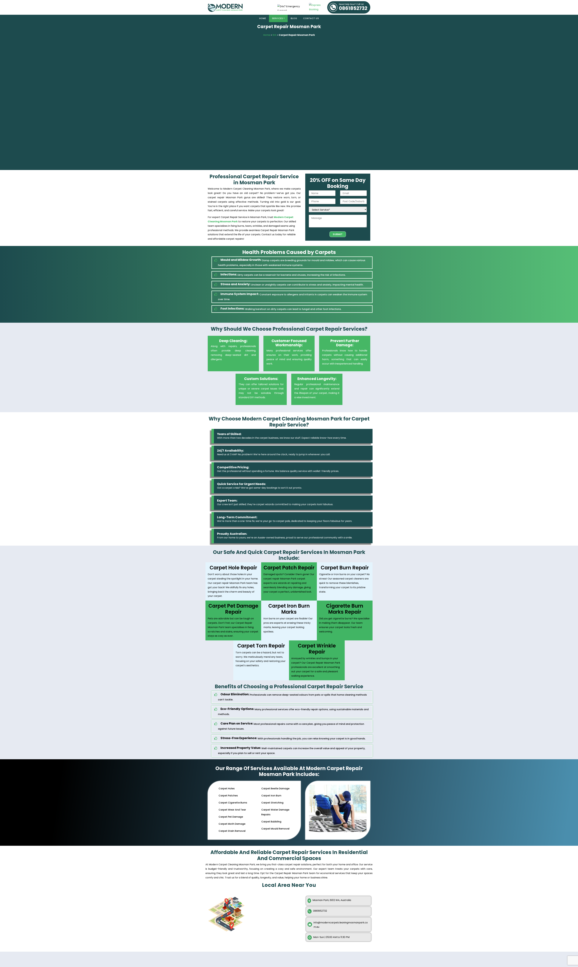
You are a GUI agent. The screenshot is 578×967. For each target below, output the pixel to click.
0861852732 (353, 7)
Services (277, 18)
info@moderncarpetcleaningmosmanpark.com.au (341, 925)
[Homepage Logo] (239, 7)
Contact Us (311, 18)
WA (274, 35)
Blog (294, 18)
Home (262, 18)
